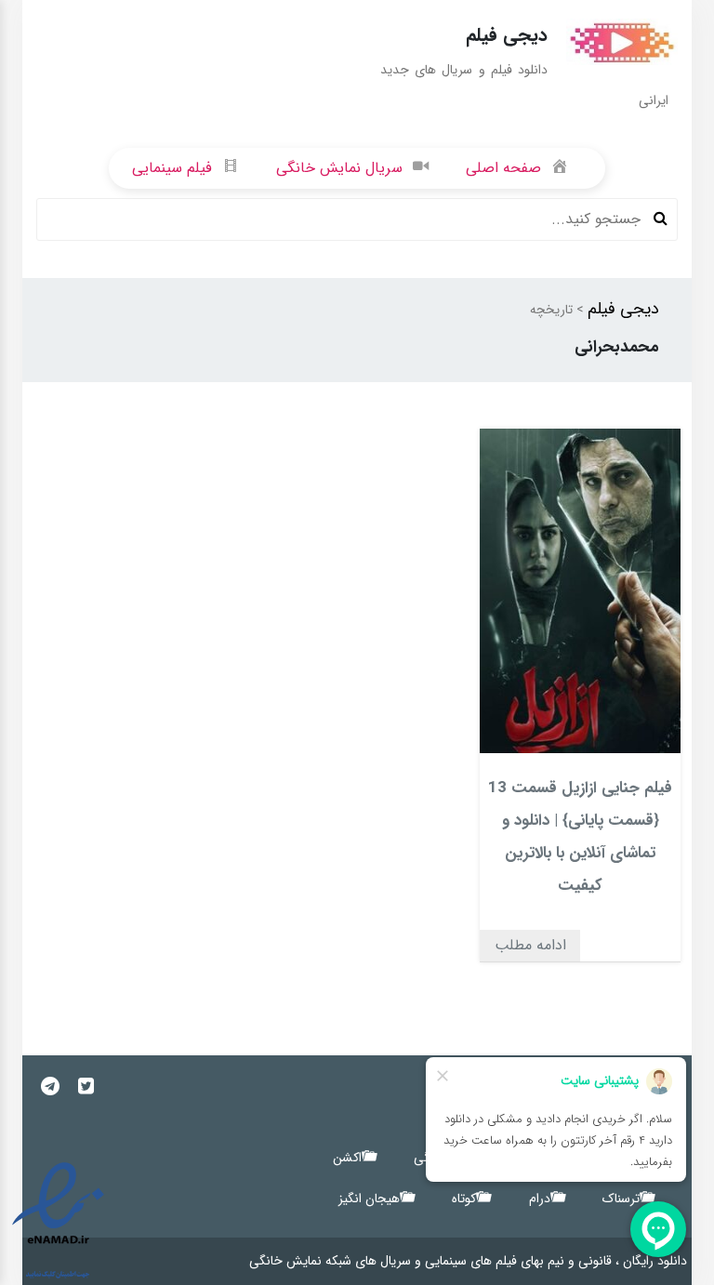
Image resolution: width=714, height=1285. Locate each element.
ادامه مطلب (530, 945)
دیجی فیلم (623, 309)
